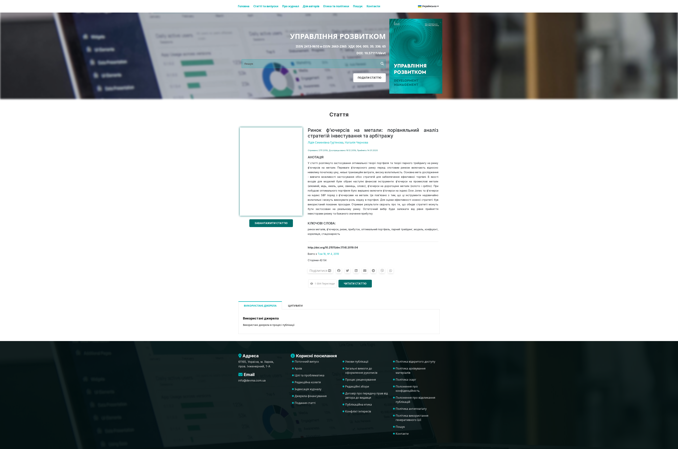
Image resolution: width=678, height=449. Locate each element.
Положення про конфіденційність (408, 389)
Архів (298, 368)
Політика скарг (406, 379)
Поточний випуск (307, 361)
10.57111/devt (375, 53)
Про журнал (290, 6)
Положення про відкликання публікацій (415, 400)
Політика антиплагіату (411, 409)
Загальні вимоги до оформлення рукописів (361, 370)
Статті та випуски (265, 6)
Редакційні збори (357, 386)
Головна (243, 6)
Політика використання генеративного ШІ (412, 418)
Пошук (358, 6)
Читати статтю (355, 283)
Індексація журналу (308, 389)
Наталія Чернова (356, 142)
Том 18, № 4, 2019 (328, 253)
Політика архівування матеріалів (411, 370)
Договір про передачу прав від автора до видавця (366, 395)
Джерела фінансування (311, 396)
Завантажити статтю (271, 223)
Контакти (373, 6)
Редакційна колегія (308, 382)
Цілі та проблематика (309, 375)
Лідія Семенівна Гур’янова (325, 142)
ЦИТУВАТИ (295, 305)
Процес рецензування (360, 379)
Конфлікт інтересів (358, 411)
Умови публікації (356, 361)
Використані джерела (260, 305)
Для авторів (311, 6)
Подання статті (305, 403)
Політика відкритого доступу (415, 361)
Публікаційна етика (358, 404)
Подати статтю (369, 77)
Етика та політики (336, 6)
